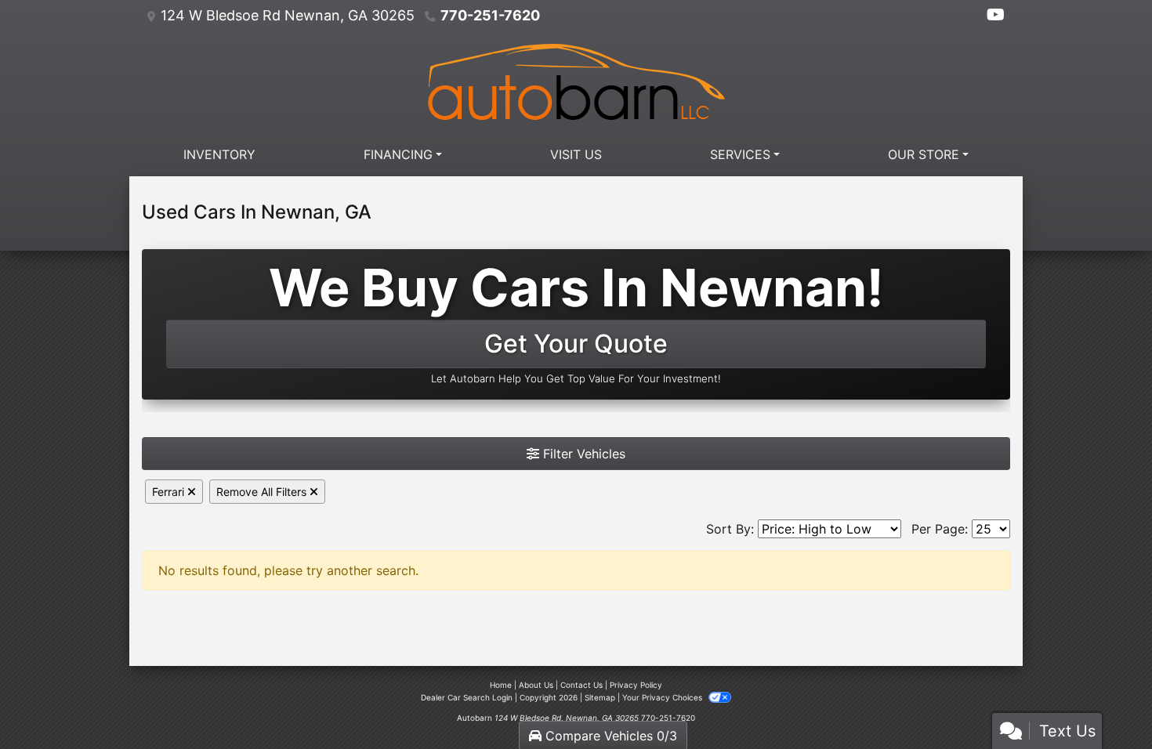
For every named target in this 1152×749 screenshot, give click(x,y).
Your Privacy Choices (663, 697)
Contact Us (581, 684)
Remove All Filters (263, 491)
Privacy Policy (636, 684)
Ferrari (169, 491)
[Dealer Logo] (576, 82)
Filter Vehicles (582, 453)
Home (501, 684)
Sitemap (600, 697)
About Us (536, 684)
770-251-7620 (490, 15)
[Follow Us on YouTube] (995, 16)
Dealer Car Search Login (467, 697)
